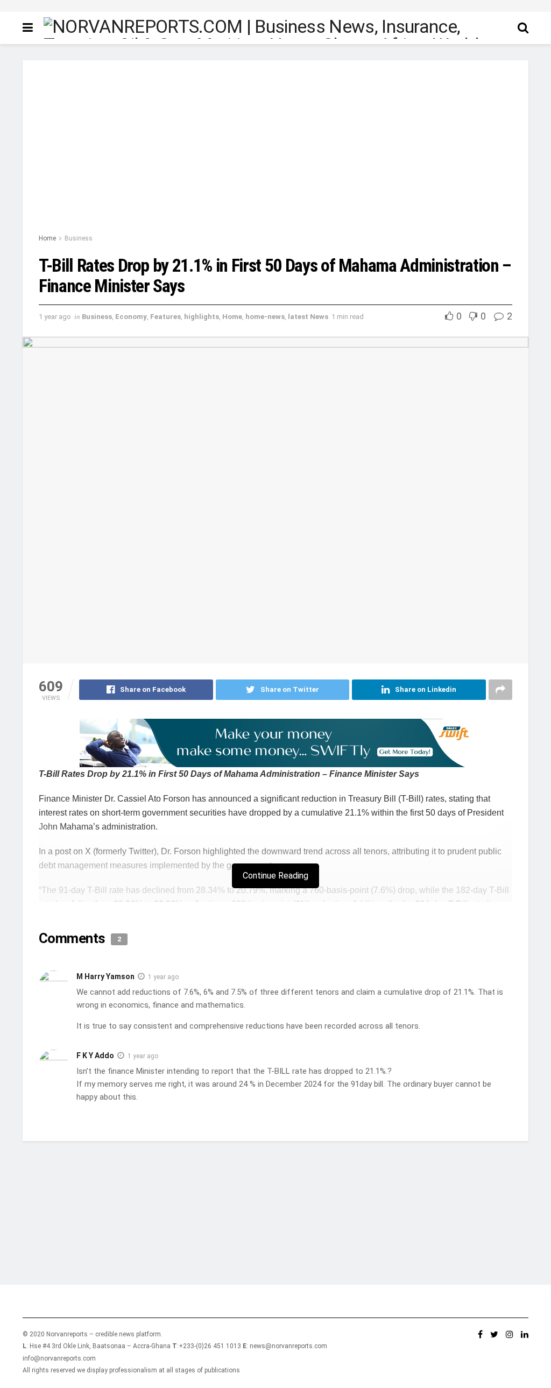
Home (47, 238)
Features (165, 317)
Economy (131, 317)
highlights (201, 317)
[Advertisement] (275, 151)
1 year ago (55, 317)
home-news (265, 317)
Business (79, 238)
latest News (308, 317)
